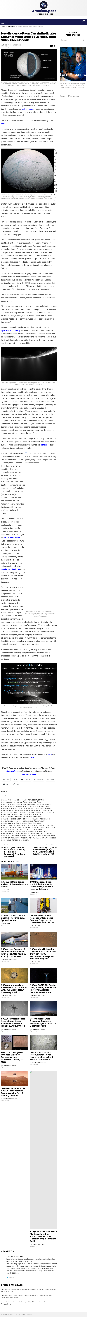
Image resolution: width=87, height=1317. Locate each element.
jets (32, 815)
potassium (34, 838)
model (50, 834)
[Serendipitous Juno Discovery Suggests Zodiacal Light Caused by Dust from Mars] (43, 1008)
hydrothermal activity (10, 330)
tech (25, 808)
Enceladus (7, 810)
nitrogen (38, 817)
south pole (22, 823)
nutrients (22, 825)
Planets (32, 808)
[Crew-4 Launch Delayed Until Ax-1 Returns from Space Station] (14, 905)
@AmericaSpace (29, 774)
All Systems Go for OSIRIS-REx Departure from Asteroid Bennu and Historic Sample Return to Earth (43, 1236)
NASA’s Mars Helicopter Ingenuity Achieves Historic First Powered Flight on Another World (13, 1022)
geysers (39, 825)
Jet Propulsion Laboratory (14, 804)
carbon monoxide (10, 829)
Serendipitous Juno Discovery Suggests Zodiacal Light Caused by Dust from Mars (43, 1022)
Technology (8, 802)
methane (28, 817)
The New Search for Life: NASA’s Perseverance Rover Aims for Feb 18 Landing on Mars (13, 1092)
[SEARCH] (84, 22)
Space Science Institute (13, 817)
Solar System (23, 806)
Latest (43, 17)
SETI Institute (23, 819)
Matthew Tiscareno (11, 838)
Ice (43, 804)
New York (7, 815)
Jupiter (41, 808)
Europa (35, 810)
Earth (48, 804)
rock (33, 829)
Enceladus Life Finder (11, 834)
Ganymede (25, 810)
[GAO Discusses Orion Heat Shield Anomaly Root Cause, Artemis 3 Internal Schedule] (43, 872)
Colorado (45, 819)
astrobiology (47, 810)
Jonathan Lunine (9, 821)
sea (13, 827)
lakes (31, 825)
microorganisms (26, 821)
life (30, 823)
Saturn (12, 806)
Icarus (3, 124)
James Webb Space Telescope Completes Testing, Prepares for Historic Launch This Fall (42, 919)
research (6, 808)
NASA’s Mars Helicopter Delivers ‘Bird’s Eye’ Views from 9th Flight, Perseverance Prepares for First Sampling (43, 954)
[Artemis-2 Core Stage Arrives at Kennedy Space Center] (14, 872)
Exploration (14, 800)
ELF (43, 838)
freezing (16, 840)
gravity (49, 808)
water (45, 813)
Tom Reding (51, 838)
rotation (24, 829)
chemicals (42, 832)
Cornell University (20, 813)
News (16, 861)
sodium (25, 838)
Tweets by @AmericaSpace (69, 96)
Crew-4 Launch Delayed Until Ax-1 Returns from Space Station (13, 918)
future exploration (12, 538)
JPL (39, 802)
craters (6, 813)
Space (24, 800)
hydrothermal (9, 832)
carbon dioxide (9, 819)
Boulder (35, 819)
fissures (6, 827)
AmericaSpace (30, 802)
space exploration (37, 800)
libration (51, 827)
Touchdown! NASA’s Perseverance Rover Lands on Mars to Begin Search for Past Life (42, 1056)
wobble (16, 836)
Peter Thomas (27, 836)
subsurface (22, 832)
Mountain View (9, 823)
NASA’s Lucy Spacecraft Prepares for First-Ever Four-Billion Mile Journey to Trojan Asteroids (13, 953)
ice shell (41, 827)
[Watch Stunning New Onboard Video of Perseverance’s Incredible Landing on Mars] (14, 1042)
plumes (19, 827)
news (5, 806)
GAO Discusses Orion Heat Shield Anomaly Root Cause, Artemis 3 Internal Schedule (41, 885)
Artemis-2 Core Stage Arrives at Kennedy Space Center (14, 884)
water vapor (30, 827)
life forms (7, 840)
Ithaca (38, 836)
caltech (24, 815)
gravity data (49, 836)
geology (16, 808)
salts (39, 829)
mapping (36, 834)
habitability (40, 821)
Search (84, 40)
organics (38, 823)
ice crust (7, 836)
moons (16, 815)
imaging (32, 832)
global (26, 840)
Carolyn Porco (9, 825)
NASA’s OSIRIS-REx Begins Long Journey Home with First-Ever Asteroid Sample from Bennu (43, 989)
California (45, 806)
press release (33, 804)
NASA (5, 800)
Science (19, 802)
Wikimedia (26, 834)
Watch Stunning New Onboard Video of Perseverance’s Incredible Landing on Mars (12, 1057)
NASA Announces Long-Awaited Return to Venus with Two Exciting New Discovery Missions (14, 989)
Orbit (53, 813)
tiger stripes (50, 825)
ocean (39, 815)
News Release (35, 813)
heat (44, 834)
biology (34, 806)
